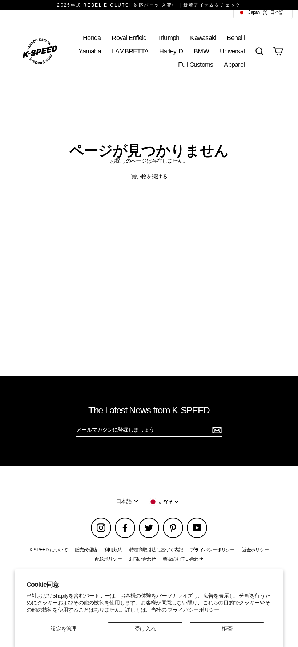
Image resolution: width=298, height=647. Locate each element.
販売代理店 (86, 550)
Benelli (236, 37)
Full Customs (195, 64)
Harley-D (171, 51)
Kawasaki (203, 37)
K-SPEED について (48, 550)
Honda (92, 37)
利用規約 (113, 550)
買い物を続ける (149, 176)
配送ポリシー (108, 559)
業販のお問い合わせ (183, 559)
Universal (232, 51)
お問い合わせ (142, 559)
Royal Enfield (129, 37)
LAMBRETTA (130, 51)
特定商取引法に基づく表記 (156, 550)
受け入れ (145, 629)
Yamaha (89, 51)
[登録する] (216, 430)
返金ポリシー (255, 550)
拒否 (227, 629)
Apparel (234, 64)
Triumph (169, 37)
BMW (201, 51)
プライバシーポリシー (194, 610)
